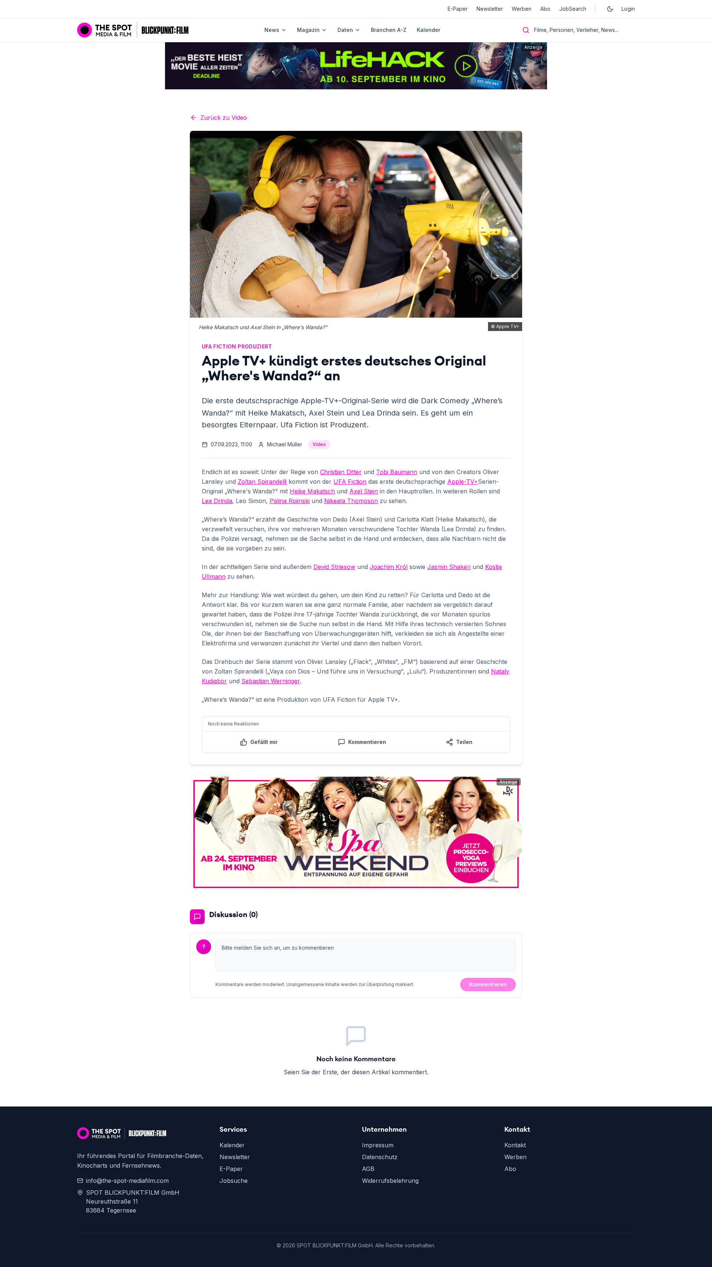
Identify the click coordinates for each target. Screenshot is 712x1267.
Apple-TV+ (462, 481)
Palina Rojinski (290, 501)
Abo (545, 9)
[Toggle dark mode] (610, 8)
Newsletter (490, 9)
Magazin (308, 30)
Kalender (428, 30)
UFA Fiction (349, 481)
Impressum (377, 1145)
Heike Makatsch (312, 491)
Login (628, 9)
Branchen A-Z (388, 30)
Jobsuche (234, 1180)
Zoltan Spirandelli (262, 481)
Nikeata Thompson (351, 501)
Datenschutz (380, 1157)
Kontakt (515, 1145)
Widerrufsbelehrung (390, 1180)
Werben (521, 9)
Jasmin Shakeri (449, 566)
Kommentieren (488, 984)
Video (319, 444)
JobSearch (572, 9)
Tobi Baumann (396, 472)
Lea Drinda (217, 501)
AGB (368, 1168)
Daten (345, 30)
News (271, 30)
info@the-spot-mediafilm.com (127, 1180)
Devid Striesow (334, 566)
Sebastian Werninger (270, 681)
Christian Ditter (341, 472)
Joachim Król (389, 566)
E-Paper (458, 9)
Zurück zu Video (223, 117)
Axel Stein (363, 491)
